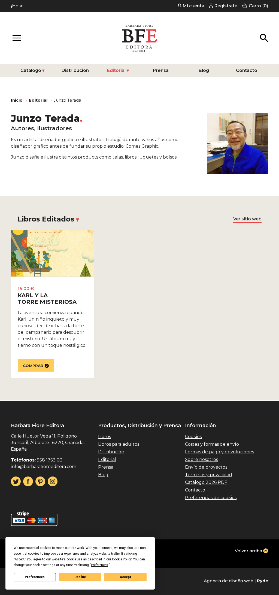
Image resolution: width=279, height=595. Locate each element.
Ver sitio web (247, 218)
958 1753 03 (49, 460)
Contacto (246, 70)
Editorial (116, 70)
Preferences (35, 577)
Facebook (28, 481)
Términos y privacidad (208, 474)
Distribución (75, 70)
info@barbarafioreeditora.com (43, 466)
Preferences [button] (99, 565)
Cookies (193, 436)
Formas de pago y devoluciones (219, 451)
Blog (204, 70)
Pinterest (40, 481)
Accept (125, 577)
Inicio (17, 100)
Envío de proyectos (206, 467)
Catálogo (30, 70)
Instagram (52, 481)
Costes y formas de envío (212, 444)
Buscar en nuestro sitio (264, 38)
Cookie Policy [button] (121, 559)
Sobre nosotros (201, 459)
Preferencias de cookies (210, 497)
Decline (80, 577)
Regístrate (225, 5)
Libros (104, 436)
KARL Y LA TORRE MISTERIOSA (47, 298)
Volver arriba (248, 550)
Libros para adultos (118, 444)
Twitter (16, 481)
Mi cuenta (193, 5)
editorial (38, 100)
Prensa (161, 70)
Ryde (262, 580)
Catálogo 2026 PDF (206, 482)
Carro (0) (258, 5)
